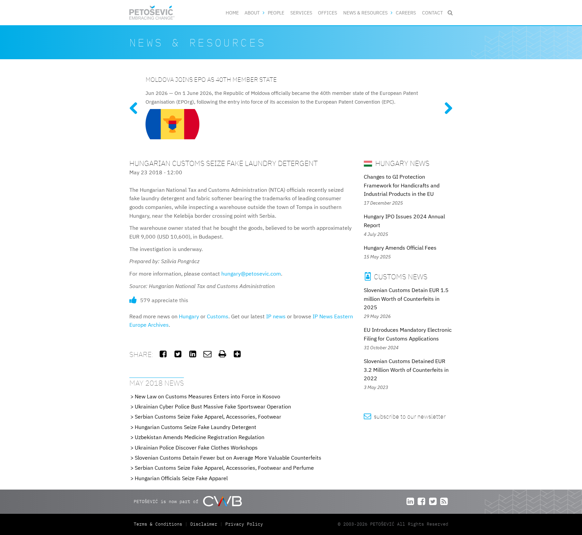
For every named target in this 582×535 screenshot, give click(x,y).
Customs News (396, 276)
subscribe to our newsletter (405, 416)
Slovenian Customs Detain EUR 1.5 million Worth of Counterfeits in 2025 (406, 299)
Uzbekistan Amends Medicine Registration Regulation (199, 437)
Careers (406, 12)
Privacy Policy (244, 524)
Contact (432, 12)
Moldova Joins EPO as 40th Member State (211, 79)
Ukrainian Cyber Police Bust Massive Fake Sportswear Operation (213, 406)
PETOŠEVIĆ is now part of (167, 501)
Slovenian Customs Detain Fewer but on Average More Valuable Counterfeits (228, 457)
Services (301, 12)
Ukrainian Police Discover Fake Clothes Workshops (196, 447)
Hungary (189, 316)
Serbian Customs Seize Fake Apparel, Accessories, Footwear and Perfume (224, 467)
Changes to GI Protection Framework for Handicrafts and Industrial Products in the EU (402, 185)
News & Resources (365, 12)
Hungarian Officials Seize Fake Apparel (181, 478)
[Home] (152, 12)
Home (232, 12)
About (252, 12)
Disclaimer (203, 524)
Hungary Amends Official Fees (400, 247)
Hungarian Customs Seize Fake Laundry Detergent (195, 427)
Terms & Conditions (159, 524)
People (276, 12)
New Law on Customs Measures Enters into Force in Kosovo (207, 396)
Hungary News (401, 163)
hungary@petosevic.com (251, 273)
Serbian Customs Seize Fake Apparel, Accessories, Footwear (208, 416)
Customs (217, 316)
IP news (276, 316)
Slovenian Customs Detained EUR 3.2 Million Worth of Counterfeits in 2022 (406, 370)
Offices (327, 12)
